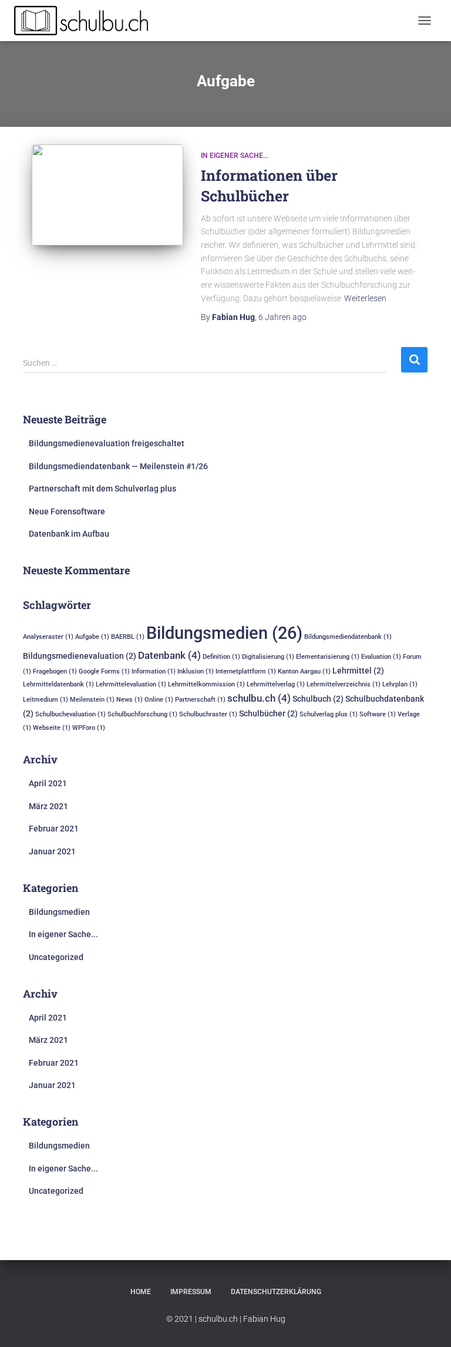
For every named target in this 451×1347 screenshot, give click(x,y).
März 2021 (48, 806)
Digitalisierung (268, 657)
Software (377, 714)
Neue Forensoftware (67, 511)
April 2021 (48, 783)
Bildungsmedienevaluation (79, 656)
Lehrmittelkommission (206, 684)
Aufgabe (92, 637)
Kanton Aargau (304, 671)
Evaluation (381, 657)
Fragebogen (55, 671)
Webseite (51, 728)
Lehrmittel (358, 670)
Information (154, 671)
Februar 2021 (54, 828)
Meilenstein (92, 699)
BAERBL (127, 637)
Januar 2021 (52, 851)
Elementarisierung (327, 657)
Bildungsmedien (224, 633)
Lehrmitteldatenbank (58, 684)
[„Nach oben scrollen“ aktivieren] (427, 1323)
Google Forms (104, 671)
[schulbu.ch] (87, 20)
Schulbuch (318, 698)
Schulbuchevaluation (70, 714)
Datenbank (169, 655)
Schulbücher (268, 713)
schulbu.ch (259, 698)
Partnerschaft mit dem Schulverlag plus (102, 488)
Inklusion (195, 671)
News (129, 699)
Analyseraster (48, 637)
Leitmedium (45, 699)
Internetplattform (246, 671)
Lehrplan (400, 684)
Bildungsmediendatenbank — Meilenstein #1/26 (118, 466)
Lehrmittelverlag (276, 684)
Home (140, 1292)
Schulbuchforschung (142, 714)
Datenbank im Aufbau (69, 533)
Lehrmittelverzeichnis (344, 684)
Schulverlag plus (328, 714)
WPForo (88, 728)
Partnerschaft (200, 699)
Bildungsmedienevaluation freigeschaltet (106, 443)
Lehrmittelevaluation (131, 684)
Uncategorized (56, 957)
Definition (221, 657)
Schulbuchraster (208, 714)
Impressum (190, 1292)
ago (282, 317)
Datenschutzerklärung (276, 1292)
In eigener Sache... (234, 155)
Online (158, 699)
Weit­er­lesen (365, 298)
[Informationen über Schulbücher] (107, 194)
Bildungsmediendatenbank (348, 637)
